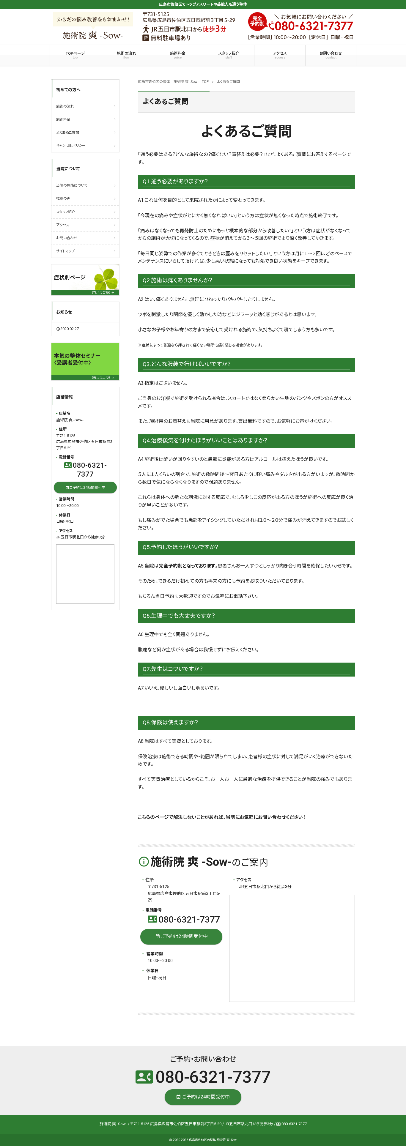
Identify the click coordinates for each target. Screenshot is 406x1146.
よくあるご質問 (67, 132)
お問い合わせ (331, 55)
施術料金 (177, 55)
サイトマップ (65, 251)
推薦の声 (63, 198)
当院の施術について (71, 185)
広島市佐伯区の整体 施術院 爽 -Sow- (213, 1140)
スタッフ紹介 (228, 55)
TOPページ (75, 55)
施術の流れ (126, 55)
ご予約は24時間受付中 (181, 936)
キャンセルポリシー (71, 146)
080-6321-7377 (184, 919)
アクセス (280, 55)
